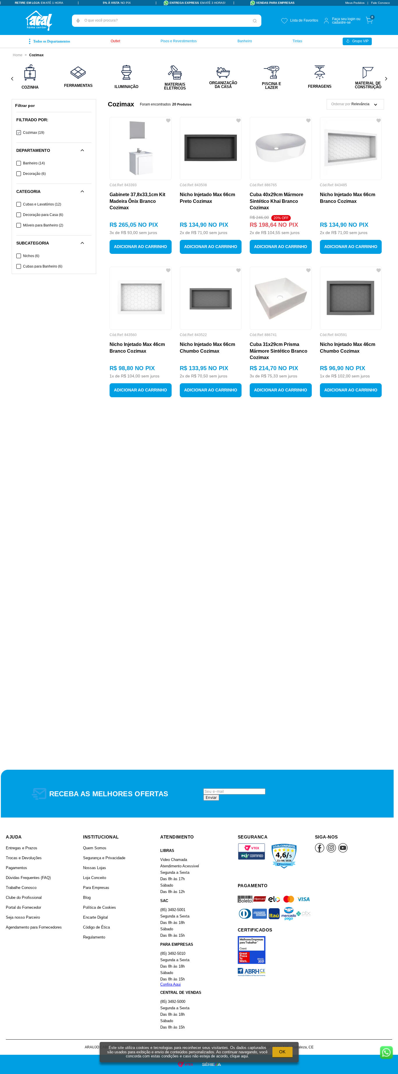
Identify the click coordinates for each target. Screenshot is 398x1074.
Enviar (211, 797)
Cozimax (36, 55)
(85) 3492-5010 (172, 953)
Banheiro (34, 163)
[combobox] (166, 21)
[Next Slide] (386, 79)
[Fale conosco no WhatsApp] (386, 1053)
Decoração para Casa (43, 215)
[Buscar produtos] (255, 21)
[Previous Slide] (12, 79)
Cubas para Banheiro (42, 266)
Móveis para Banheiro (43, 225)
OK (282, 1051)
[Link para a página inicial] (18, 55)
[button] (78, 21)
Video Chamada (173, 859)
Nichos (31, 256)
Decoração (34, 174)
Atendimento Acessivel (179, 866)
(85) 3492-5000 (172, 1001)
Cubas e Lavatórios (42, 204)
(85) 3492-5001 (172, 910)
